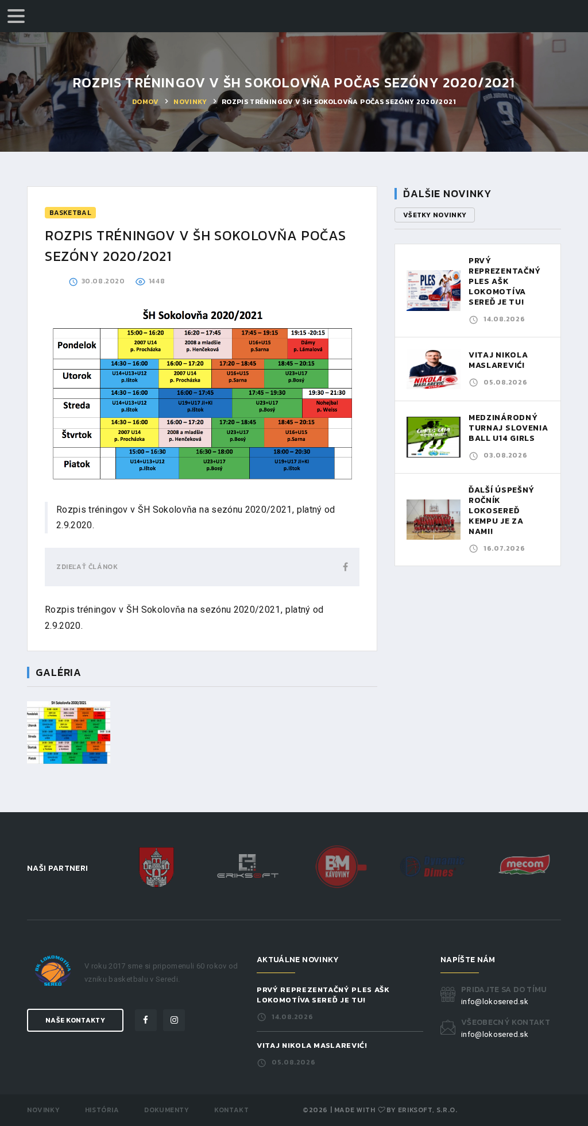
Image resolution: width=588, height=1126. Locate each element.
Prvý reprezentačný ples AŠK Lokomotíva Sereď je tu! (505, 281)
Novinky (190, 102)
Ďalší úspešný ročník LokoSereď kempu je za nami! (502, 510)
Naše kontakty (75, 1020)
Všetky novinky (434, 215)
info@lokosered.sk (494, 1001)
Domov (145, 102)
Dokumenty (166, 1110)
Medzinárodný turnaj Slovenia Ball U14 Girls (508, 428)
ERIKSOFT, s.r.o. (428, 1110)
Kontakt (231, 1110)
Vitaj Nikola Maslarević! (498, 360)
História (102, 1110)
